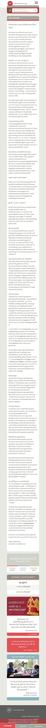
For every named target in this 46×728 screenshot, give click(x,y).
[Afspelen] (23, 668)
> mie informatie (32, 634)
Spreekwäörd (38, 726)
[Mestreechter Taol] (17, 3)
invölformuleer (29, 523)
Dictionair (7, 726)
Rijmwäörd (23, 726)
